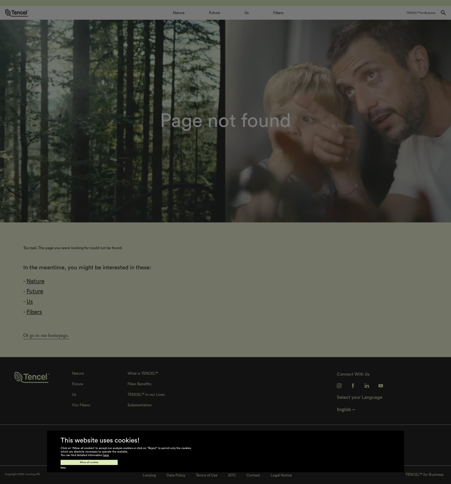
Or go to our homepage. (46, 336)
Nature (35, 281)
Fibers (34, 312)
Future (35, 291)
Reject (63, 468)
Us (30, 302)
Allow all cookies (89, 462)
